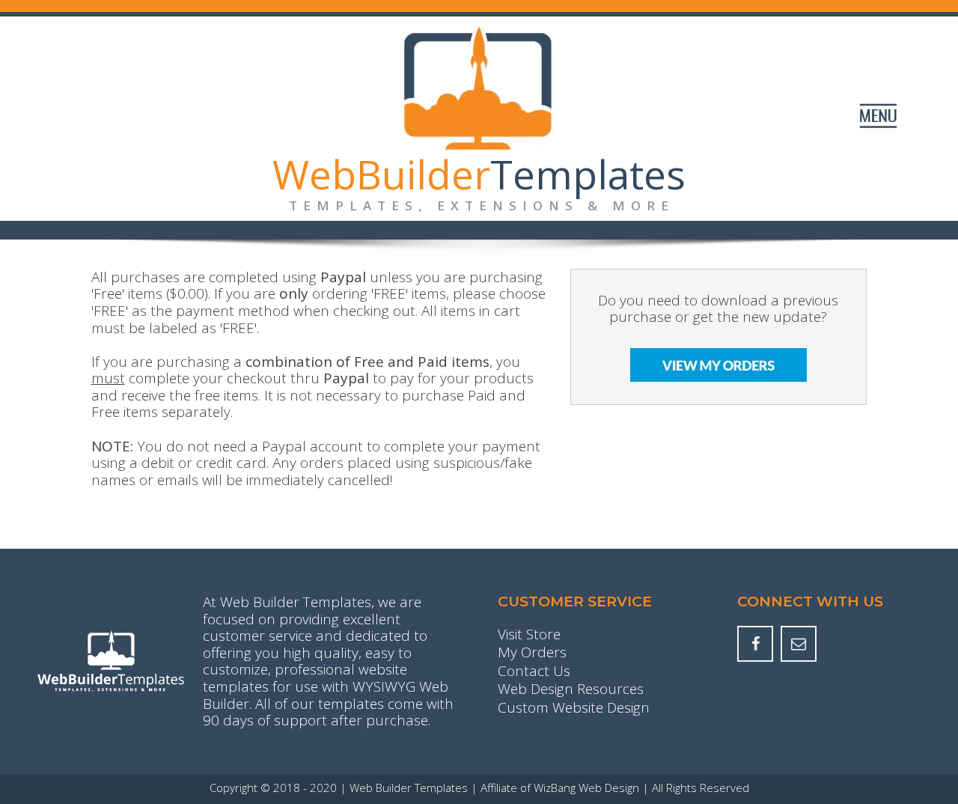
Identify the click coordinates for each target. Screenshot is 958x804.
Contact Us (534, 671)
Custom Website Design (574, 708)
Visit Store (529, 635)
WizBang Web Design (586, 788)
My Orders (532, 653)
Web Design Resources (571, 689)
